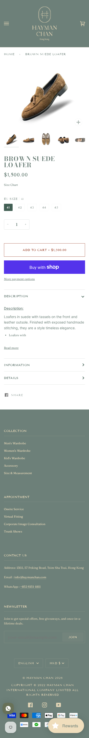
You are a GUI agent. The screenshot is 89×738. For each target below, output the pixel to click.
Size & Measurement (18, 473)
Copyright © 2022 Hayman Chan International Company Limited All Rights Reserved (42, 690)
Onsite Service (14, 509)
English (26, 663)
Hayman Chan (40, 678)
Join (72, 637)
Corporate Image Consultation (24, 524)
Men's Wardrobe (15, 443)
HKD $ (55, 663)
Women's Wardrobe (17, 450)
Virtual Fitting (13, 516)
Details (11, 378)
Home (9, 54)
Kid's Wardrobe (14, 458)
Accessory (11, 465)
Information (17, 365)
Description (16, 296)
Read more (11, 348)
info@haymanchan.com (30, 577)
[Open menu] (11, 23)
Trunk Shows (13, 531)
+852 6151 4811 (30, 586)
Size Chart (11, 185)
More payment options (19, 279)
